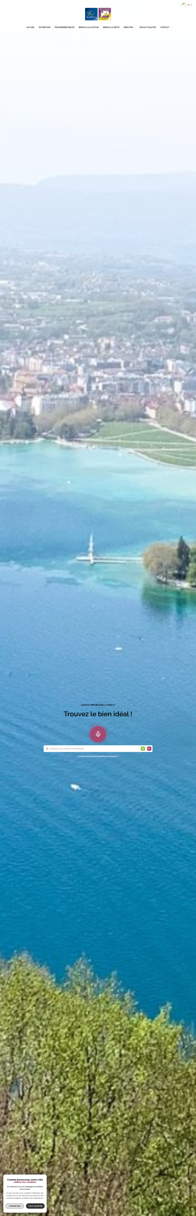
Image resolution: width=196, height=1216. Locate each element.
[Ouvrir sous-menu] (135, 27)
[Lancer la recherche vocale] (98, 733)
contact (164, 27)
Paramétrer (14, 1206)
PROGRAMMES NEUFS (65, 27)
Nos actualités (148, 27)
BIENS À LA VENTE (111, 27)
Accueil (31, 27)
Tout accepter (35, 1206)
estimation (44, 27)
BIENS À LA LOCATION (89, 27)
